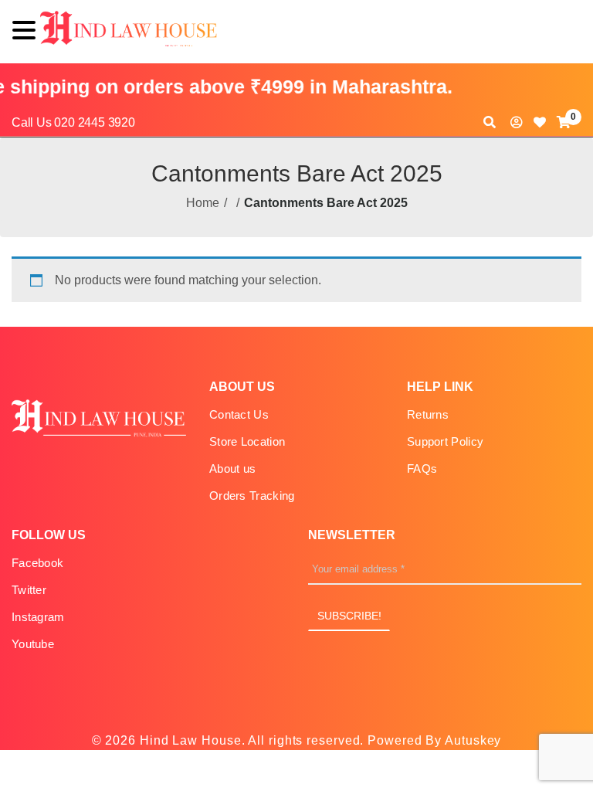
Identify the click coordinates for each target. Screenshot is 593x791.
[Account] (516, 122)
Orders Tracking (252, 495)
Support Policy (445, 441)
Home (202, 202)
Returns (428, 414)
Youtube (33, 643)
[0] (564, 122)
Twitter (29, 589)
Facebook (37, 562)
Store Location (247, 441)
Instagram (38, 616)
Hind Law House (189, 740)
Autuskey (473, 740)
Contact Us (239, 414)
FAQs (422, 468)
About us (232, 468)
